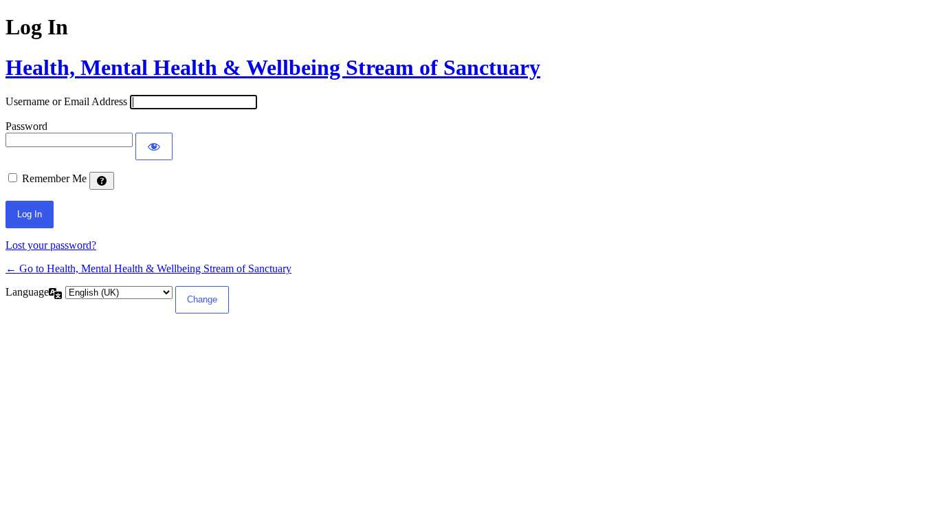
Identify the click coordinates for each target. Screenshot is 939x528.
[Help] (101, 181)
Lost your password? (50, 245)
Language (27, 292)
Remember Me (54, 178)
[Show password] (154, 146)
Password (26, 126)
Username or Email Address (66, 101)
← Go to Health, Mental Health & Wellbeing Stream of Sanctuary (148, 268)
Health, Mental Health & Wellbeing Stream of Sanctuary (272, 67)
